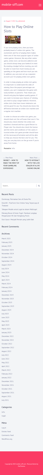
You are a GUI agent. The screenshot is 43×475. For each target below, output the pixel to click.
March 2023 (6, 329)
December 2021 (8, 381)
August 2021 (6, 396)
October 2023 (7, 302)
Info (13, 148)
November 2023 (8, 299)
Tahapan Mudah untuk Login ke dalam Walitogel (19, 209)
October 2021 (7, 389)
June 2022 (5, 359)
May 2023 (5, 321)
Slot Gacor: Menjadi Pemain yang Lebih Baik (18, 219)
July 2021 (5, 400)
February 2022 (7, 374)
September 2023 (8, 306)
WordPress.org (7, 439)
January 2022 (6, 377)
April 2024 (5, 280)
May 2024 (5, 276)
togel (4, 416)
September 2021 (8, 392)
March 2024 (6, 283)
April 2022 (5, 366)
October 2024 (7, 257)
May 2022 (5, 362)
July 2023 (5, 314)
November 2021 (8, 385)
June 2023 (5, 317)
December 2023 (8, 295)
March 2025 (6, 238)
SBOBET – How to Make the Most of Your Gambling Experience (11, 162)
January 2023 (6, 332)
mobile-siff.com (12, 4)
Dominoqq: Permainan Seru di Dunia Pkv (16, 199)
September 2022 (8, 347)
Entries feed (6, 431)
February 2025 (7, 242)
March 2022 (6, 370)
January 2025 (6, 246)
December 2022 (8, 336)
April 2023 (5, 325)
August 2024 (6, 265)
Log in (4, 428)
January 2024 (6, 291)
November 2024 (8, 253)
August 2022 (6, 351)
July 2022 (5, 355)
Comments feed (8, 435)
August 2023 (6, 310)
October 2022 (7, 344)
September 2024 (8, 261)
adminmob (21, 21)
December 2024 (8, 250)
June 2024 (5, 272)
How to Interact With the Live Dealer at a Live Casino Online (32, 162)
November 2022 (8, 340)
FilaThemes (21, 466)
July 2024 (5, 268)
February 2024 (7, 287)
